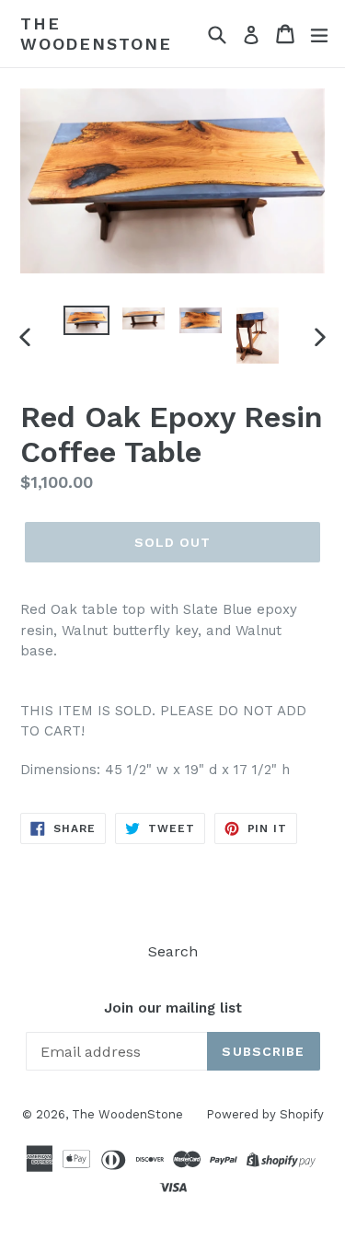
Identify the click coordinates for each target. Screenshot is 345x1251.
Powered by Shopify (265, 1114)
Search (173, 951)
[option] (86, 320)
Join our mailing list (173, 1008)
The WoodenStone (96, 33)
